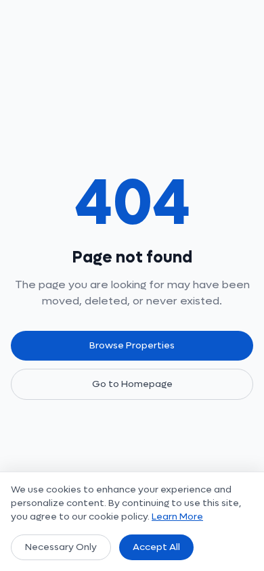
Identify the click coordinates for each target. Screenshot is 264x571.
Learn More (177, 516)
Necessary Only (61, 547)
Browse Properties (132, 345)
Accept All (156, 547)
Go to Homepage (132, 384)
